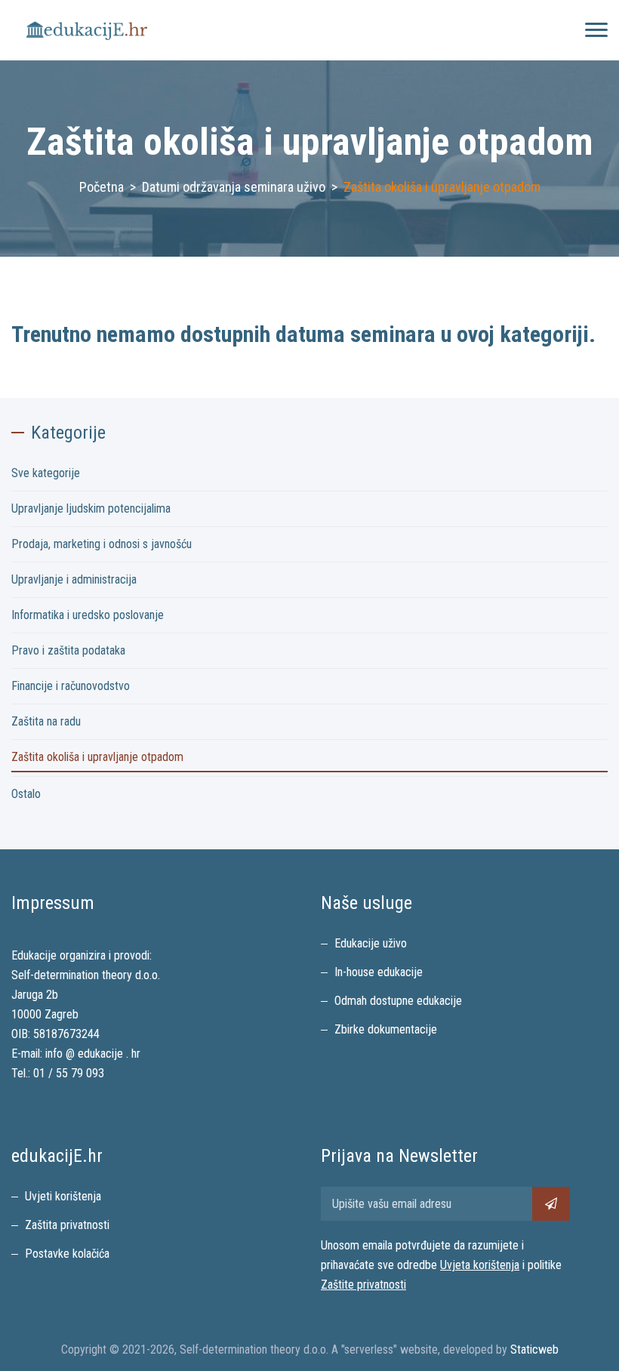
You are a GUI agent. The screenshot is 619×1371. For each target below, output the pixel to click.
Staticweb (534, 1349)
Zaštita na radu (46, 721)
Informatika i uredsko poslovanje (87, 615)
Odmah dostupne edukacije (398, 1001)
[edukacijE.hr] (86, 30)
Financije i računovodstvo (70, 686)
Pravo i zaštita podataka (68, 650)
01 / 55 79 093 (68, 1073)
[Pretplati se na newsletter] (551, 1204)
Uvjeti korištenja (63, 1196)
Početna (101, 187)
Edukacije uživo (370, 943)
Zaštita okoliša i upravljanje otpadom (97, 757)
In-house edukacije (378, 972)
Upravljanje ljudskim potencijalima (91, 508)
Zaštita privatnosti (67, 1225)
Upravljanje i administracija (74, 579)
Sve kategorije (45, 473)
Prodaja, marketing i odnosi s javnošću (101, 544)
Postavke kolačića (67, 1253)
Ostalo (26, 794)
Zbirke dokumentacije (385, 1029)
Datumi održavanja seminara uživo (233, 187)
